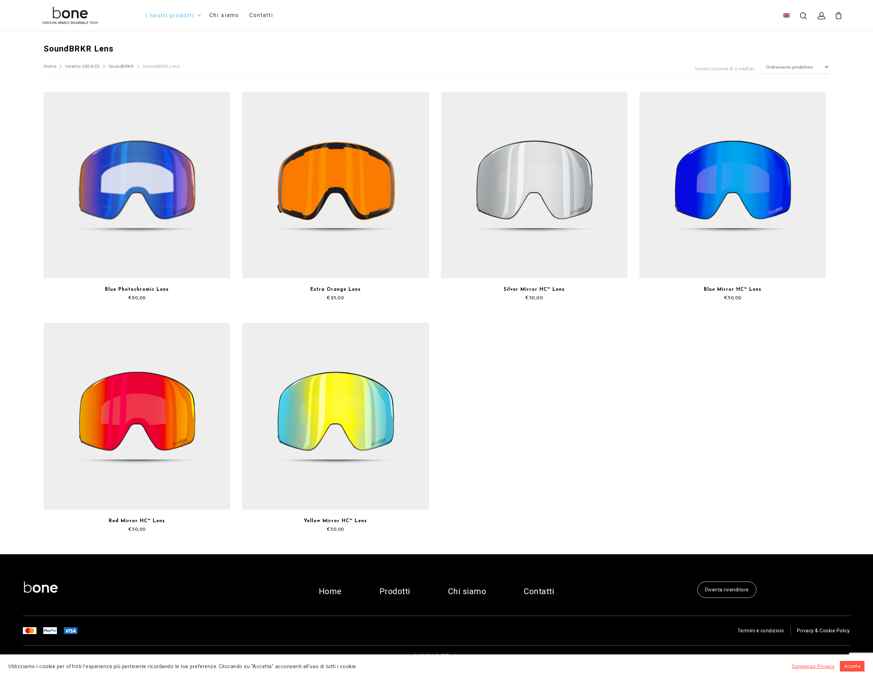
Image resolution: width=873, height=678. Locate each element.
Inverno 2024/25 (82, 66)
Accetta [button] (852, 666)
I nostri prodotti (170, 15)
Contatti (261, 15)
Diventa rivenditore (727, 589)
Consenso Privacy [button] (813, 666)
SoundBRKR (121, 66)
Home (50, 66)
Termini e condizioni (761, 630)
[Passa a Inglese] (786, 15)
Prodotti (395, 591)
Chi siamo (224, 15)
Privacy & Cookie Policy (823, 630)
